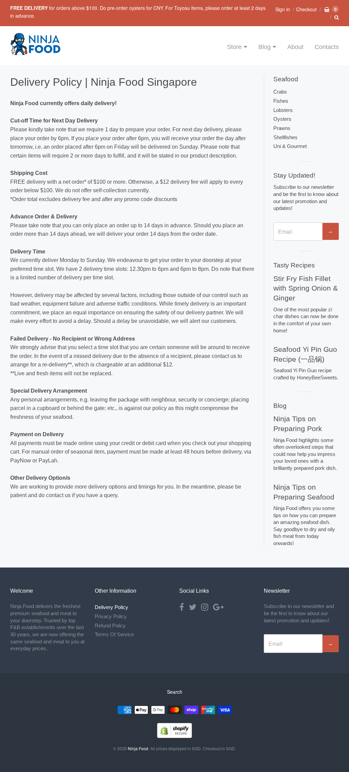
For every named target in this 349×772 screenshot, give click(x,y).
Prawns (281, 128)
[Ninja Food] (35, 52)
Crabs (280, 92)
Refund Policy (110, 625)
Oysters (282, 119)
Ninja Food (138, 748)
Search (174, 691)
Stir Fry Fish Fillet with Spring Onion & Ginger (305, 288)
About (295, 47)
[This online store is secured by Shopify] (174, 736)
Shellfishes (285, 137)
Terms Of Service (114, 634)
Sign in (282, 9)
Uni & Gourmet (290, 146)
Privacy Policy (111, 616)
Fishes (280, 101)
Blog (264, 47)
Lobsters (283, 110)
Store (234, 47)
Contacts (327, 47)
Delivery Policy (111, 607)
